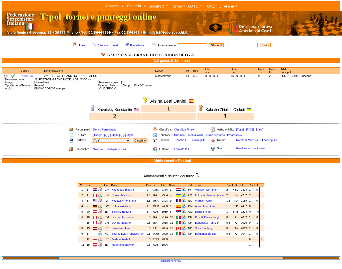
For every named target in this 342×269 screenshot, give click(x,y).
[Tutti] (96, 135)
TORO (210, 6)
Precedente (137, 45)
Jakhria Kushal (121, 239)
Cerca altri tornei (108, 45)
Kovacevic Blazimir (123, 189)
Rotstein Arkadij (121, 206)
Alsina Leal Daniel (205, 206)
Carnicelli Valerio (121, 195)
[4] (113, 135)
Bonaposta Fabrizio (207, 222)
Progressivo (234, 135)
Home (81, 45)
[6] (120, 135)
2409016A (27, 75)
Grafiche (98, 149)
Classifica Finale (184, 129)
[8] (128, 135)
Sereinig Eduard (121, 211)
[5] (116, 135)
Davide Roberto (121, 222)
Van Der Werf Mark (206, 189)
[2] (105, 135)
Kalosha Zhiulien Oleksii (209, 195)
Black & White (195, 135)
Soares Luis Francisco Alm (128, 233)
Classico (179, 135)
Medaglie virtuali (116, 149)
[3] (109, 135)
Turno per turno (215, 135)
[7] (124, 135)
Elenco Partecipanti (104, 129)
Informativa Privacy (171, 260)
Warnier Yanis (203, 200)
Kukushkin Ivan (121, 228)
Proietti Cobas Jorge (207, 217)
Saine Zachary (204, 228)
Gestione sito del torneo (250, 148)
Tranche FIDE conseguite (189, 140)
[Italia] (259, 129)
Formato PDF (182, 149)
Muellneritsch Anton (123, 244)
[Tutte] (240, 129)
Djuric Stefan (203, 211)
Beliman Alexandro (123, 217)
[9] (131, 135)
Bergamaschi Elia (205, 233)
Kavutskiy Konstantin (124, 200)
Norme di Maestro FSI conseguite (256, 140)
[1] (101, 135)
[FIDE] (250, 129)
